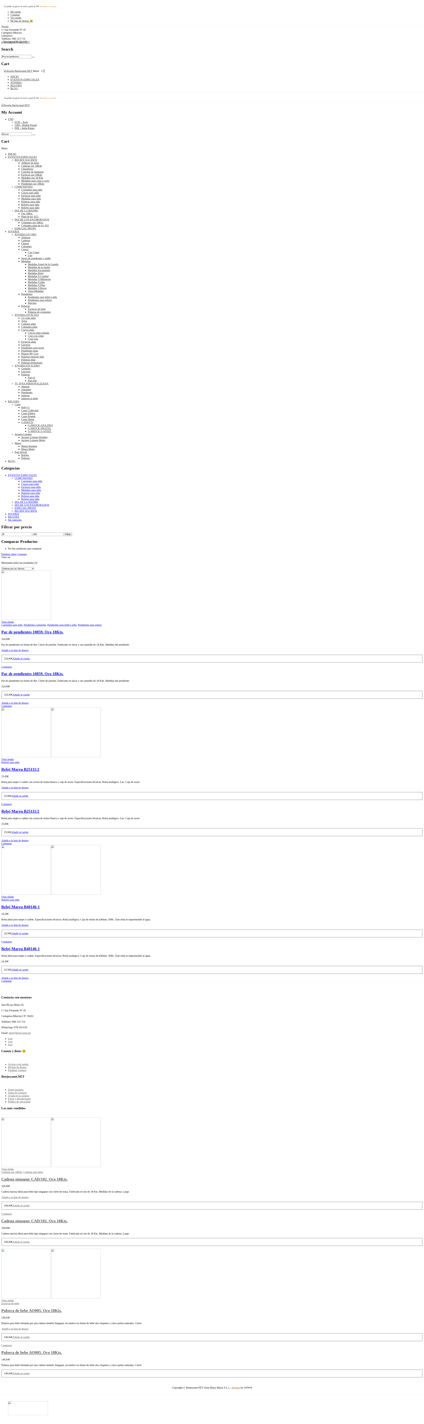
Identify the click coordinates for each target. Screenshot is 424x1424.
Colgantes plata (29, 327)
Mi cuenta (15, 11)
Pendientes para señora (40, 300)
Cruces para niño (30, 192)
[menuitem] (14, 76)
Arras (24, 321)
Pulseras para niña (30, 201)
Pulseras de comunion (39, 312)
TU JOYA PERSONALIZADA (32, 383)
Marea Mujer (28, 449)
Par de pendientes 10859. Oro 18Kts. (32, 632)
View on (5, 557)
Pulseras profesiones (31, 362)
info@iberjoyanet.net (20, 1033)
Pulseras (25, 306)
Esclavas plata (28, 341)
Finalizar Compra (17, 1070)
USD (10, 119)
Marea (18, 443)
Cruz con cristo (36, 335)
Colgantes (26, 246)
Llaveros (25, 344)
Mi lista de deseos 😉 (21, 21)
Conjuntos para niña (31, 189)
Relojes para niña (30, 204)
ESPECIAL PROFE (25, 228)
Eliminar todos (9, 554)
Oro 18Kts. (27, 213)
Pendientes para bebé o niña (42, 297)
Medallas (26, 261)
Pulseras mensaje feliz (32, 356)
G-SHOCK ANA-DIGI (40, 425)
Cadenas (25, 240)
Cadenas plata (28, 324)
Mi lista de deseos (17, 1067)
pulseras (25, 395)
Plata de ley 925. (30, 216)
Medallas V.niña (36, 282)
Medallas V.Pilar (36, 285)
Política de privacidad (19, 1101)
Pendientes (26, 294)
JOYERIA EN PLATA (27, 315)
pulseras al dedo (29, 398)
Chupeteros (27, 168)
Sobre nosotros (16, 1089)
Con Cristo (33, 252)
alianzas (25, 386)
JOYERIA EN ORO (25, 234)
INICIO (12, 154)
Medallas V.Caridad (38, 276)
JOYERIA (13, 231)
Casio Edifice (28, 413)
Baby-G (25, 407)
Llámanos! (6, 35)
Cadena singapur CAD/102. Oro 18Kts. (34, 1179)
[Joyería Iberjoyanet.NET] (15, 42)
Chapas (25, 243)
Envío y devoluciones (19, 1098)
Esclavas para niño (31, 195)
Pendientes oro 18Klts (32, 183)
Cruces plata (27, 330)
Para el (31, 377)
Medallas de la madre (39, 267)
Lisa (30, 255)
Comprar (15, 14)
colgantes (26, 389)
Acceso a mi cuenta (18, 1064)
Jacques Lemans (23, 434)
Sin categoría (15, 520)
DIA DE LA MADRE (26, 210)
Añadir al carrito (21, 658)
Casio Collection (30, 410)
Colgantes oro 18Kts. (32, 222)
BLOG (11, 461)
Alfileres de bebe (30, 163)
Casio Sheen (27, 419)
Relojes (25, 455)
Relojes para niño (30, 207)
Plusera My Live (30, 353)
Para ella (32, 380)
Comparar (6, 666)
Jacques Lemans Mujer (33, 440)
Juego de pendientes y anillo (36, 258)
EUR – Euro (21, 122)
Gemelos (25, 368)
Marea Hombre (29, 446)
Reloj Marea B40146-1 (20, 907)
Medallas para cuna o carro (35, 180)
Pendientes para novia (32, 347)
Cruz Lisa (33, 338)
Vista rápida (7, 622)
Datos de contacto (17, 1092)
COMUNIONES (24, 186)
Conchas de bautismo (32, 171)
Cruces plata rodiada (38, 332)
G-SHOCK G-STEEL (40, 431)
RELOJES (13, 401)
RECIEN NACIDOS (26, 160)
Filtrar (68, 534)
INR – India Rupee (25, 128)
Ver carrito (15, 17)
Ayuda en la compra (18, 1095)
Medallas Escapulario (39, 270)
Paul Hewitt (21, 452)
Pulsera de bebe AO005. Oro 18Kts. (31, 1310)
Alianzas (25, 237)
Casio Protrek (28, 416)
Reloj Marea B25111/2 (20, 769)
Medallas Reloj (36, 273)
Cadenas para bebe (33, 1172)
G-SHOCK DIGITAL (39, 428)
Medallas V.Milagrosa (39, 279)
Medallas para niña (31, 198)
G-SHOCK (27, 422)
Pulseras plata (28, 359)
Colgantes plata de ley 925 (35, 225)
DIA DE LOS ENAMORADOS (32, 219)
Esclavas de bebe (37, 309)
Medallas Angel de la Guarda (43, 264)
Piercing (32, 303)
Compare (22, 554)
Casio (18, 404)
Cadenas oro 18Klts (31, 165)
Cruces (24, 249)
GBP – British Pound (26, 125)
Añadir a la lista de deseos (14, 650)
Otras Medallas (36, 291)
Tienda (4, 26)
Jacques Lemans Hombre (34, 437)
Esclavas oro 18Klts (31, 174)
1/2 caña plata (28, 318)
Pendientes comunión (35, 625)
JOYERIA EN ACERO (27, 365)
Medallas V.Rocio (37, 288)
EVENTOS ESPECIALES (22, 157)
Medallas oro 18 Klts (32, 177)
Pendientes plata (29, 350)
